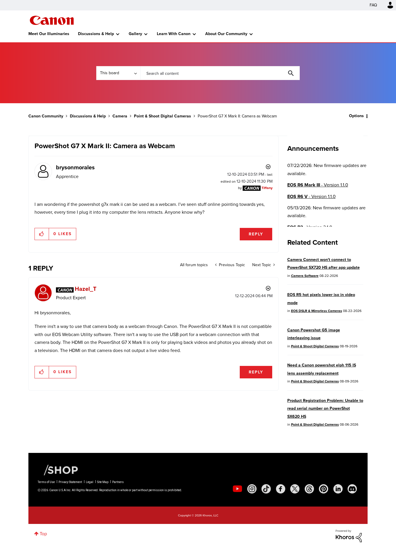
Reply (256, 234)
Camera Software (305, 275)
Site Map (102, 482)
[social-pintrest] (323, 488)
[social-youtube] (237, 488)
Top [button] (43, 533)
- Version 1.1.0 (317, 185)
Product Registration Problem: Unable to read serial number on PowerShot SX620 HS (325, 409)
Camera (119, 116)
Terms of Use (46, 482)
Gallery (135, 34)
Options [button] (356, 116)
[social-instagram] (252, 488)
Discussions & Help (96, 34)
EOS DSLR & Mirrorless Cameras (316, 310)
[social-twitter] (294, 488)
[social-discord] (352, 488)
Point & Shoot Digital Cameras (162, 116)
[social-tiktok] (266, 488)
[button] (42, 234)
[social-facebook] (280, 488)
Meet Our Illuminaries (48, 34)
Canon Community (52, 20)
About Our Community (226, 34)
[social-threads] (309, 488)
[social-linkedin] (338, 488)
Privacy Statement (70, 482)
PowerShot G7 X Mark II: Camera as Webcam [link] (237, 116)
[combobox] (220, 73)
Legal (89, 482)
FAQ (373, 5)
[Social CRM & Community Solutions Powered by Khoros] (349, 535)
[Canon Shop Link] (58, 469)
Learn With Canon (173, 34)
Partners (118, 482)
